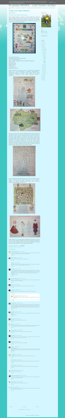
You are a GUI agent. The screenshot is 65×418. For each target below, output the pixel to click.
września (44, 52)
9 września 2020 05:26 (22, 251)
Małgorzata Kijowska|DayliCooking (15, 375)
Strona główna (11, 10)
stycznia (44, 73)
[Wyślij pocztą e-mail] (20, 245)
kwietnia (44, 69)
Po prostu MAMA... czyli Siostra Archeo (32, 5)
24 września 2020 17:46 (23, 375)
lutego (44, 72)
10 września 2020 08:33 (17, 284)
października (44, 50)
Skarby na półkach (13, 381)
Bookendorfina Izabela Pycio (15, 251)
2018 (43, 76)
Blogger (38, 415)
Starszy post (37, 406)
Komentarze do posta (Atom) (26, 409)
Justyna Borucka (13, 335)
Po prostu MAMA (44, 31)
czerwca (44, 67)
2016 (43, 78)
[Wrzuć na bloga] (21, 245)
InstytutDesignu (13, 354)
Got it (55, 2)
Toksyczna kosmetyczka (14, 370)
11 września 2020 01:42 (17, 341)
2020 (43, 46)
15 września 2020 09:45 (18, 354)
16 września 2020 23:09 (21, 370)
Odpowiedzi (13, 294)
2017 (43, 77)
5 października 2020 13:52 (19, 381)
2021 (43, 45)
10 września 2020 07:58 (23, 278)
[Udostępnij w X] (22, 245)
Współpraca (20, 10)
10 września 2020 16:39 (19, 335)
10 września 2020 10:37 (19, 303)
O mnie (16, 10)
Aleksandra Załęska (13, 257)
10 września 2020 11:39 (20, 330)
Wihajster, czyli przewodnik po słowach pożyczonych (44, 56)
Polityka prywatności (26, 10)
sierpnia (44, 64)
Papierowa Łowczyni (13, 330)
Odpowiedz (12, 260)
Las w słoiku (44, 53)
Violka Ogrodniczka (13, 303)
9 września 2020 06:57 (19, 257)
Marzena (12, 341)
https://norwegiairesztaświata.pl (15, 278)
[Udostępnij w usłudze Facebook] (23, 245)
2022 (43, 44)
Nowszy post (11, 406)
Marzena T (12, 284)
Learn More (51, 2)
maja (44, 68)
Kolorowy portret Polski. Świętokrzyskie (44, 61)
